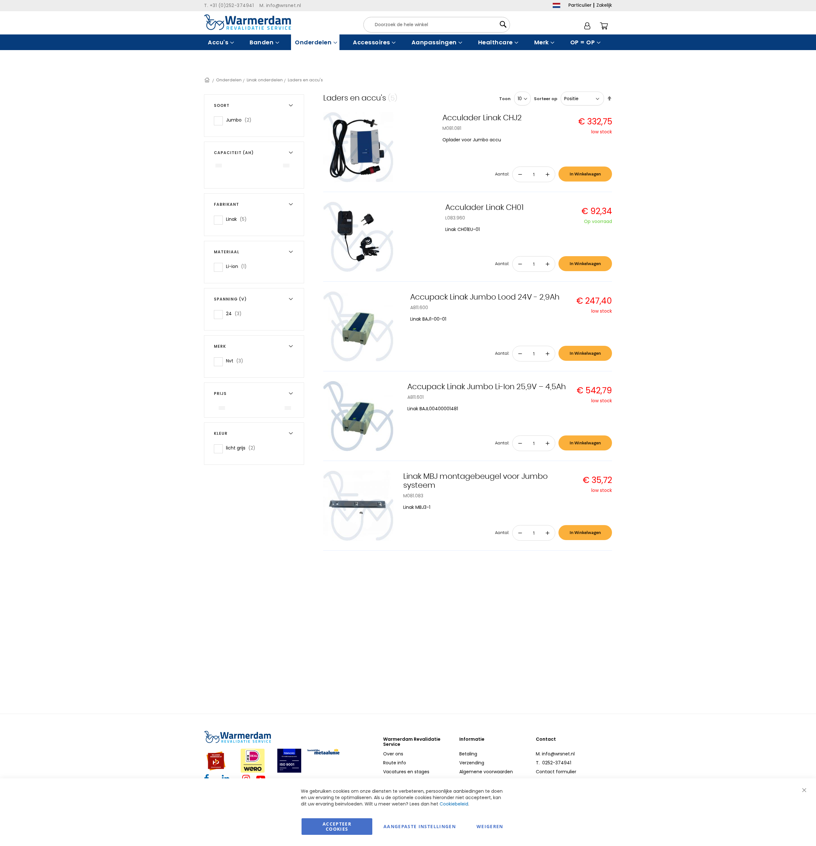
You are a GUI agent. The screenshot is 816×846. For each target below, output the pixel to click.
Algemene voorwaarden (486, 771)
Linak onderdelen (265, 80)
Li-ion (238, 266)
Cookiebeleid (454, 804)
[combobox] (436, 25)
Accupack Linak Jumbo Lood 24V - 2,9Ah (484, 297)
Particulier (580, 5)
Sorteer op (545, 99)
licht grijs (242, 447)
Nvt (236, 360)
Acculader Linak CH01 (484, 207)
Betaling (468, 754)
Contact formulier (556, 771)
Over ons (393, 754)
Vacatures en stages (406, 771)
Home (207, 80)
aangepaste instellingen (419, 826)
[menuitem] (220, 42)
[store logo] (247, 22)
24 (235, 313)
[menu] (408, 42)
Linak (238, 219)
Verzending (471, 763)
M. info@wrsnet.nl (555, 754)
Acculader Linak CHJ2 (482, 118)
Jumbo (240, 119)
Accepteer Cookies (337, 826)
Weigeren (490, 826)
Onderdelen (229, 80)
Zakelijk (604, 5)
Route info (394, 763)
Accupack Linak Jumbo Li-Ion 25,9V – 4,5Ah (486, 387)
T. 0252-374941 (553, 763)
